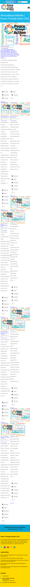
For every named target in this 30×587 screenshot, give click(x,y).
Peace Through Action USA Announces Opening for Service (5, 437)
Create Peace (3, 54)
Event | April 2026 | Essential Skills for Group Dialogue (12, 558)
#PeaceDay (12, 50)
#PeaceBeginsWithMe (9, 49)
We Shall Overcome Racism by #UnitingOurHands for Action (4, 225)
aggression (12, 51)
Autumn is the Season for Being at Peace (14, 116)
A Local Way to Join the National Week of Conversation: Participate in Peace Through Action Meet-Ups (14, 561)
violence (2, 57)
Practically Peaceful (5, 46)
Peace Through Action (11, 55)
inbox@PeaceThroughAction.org (9, 582)
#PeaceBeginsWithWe (5, 50)
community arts (13, 52)
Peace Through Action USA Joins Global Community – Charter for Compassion (5, 333)
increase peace (10, 54)
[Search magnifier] (15, 2)
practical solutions (13, 56)
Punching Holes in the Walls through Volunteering (5, 116)
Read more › (3, 101)
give (3, 1)
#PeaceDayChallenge (5, 51)
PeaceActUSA (5, 48)
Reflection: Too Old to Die (14, 421)
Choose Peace (7, 52)
